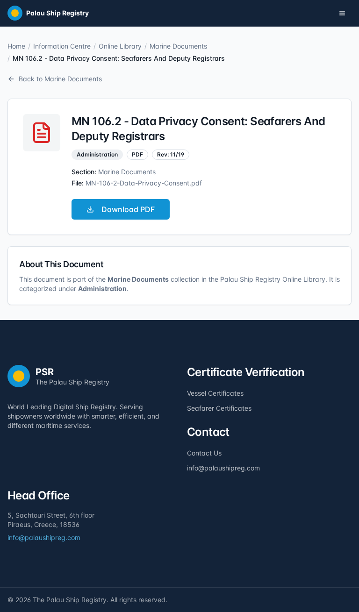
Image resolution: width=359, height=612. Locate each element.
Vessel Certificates (215, 393)
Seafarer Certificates (219, 408)
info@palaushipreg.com (223, 468)
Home (16, 46)
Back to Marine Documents (60, 79)
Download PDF (128, 209)
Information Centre (62, 46)
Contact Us (204, 453)
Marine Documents (178, 46)
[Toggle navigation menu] (342, 13)
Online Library (120, 46)
